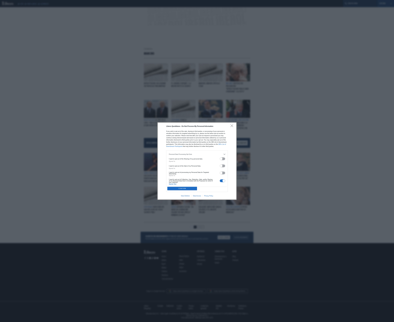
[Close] (232, 126)
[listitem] (197, 154)
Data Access (197, 196)
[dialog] (197, 161)
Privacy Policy (208, 196)
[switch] (222, 158)
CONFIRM (182, 188)
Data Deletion (185, 196)
